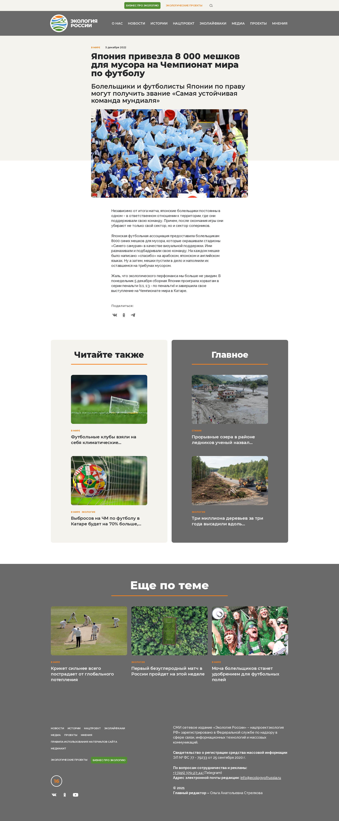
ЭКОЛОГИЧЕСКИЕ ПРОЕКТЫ (184, 5)
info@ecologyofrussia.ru (260, 778)
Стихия (196, 430)
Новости (136, 23)
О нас (117, 23)
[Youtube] (75, 795)
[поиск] (211, 5)
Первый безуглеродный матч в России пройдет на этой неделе (168, 671)
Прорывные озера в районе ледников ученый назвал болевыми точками (223, 439)
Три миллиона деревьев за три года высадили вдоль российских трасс (227, 521)
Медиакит (58, 748)
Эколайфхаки (213, 23)
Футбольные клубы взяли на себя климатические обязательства (103, 439)
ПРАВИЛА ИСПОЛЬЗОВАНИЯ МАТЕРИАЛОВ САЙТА (84, 741)
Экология (88, 512)
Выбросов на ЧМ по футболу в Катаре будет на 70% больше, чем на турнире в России (105, 521)
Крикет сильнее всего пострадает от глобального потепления (82, 674)
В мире (95, 47)
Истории (159, 23)
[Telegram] (133, 315)
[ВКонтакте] (114, 315)
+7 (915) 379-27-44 (188, 773)
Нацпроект (183, 23)
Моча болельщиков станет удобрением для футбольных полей (245, 674)
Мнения (279, 23)
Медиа (238, 23)
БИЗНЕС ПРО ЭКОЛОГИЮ (142, 5)
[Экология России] (73, 23)
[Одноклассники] (123, 315)
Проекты (258, 23)
